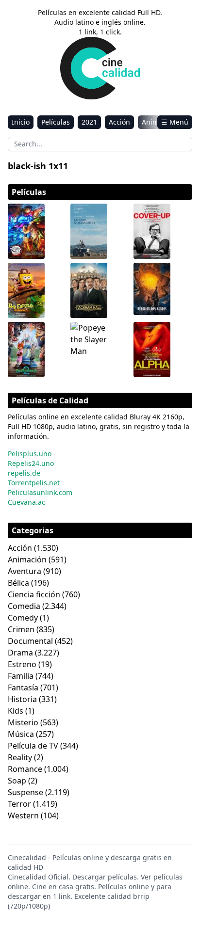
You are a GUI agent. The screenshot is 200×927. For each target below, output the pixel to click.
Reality (20, 757)
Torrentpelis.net (34, 482)
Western (23, 815)
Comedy (23, 617)
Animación (27, 559)
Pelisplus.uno (29, 453)
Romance (25, 769)
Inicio (21, 122)
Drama (20, 652)
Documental (30, 641)
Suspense (25, 792)
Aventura (24, 571)
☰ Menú (174, 122)
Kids (15, 710)
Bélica (18, 582)
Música (21, 734)
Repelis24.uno (31, 463)
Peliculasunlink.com (40, 492)
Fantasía (23, 687)
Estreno (22, 664)
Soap (17, 780)
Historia (22, 699)
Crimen (21, 629)
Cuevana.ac (26, 502)
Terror (19, 804)
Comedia (24, 606)
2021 (89, 122)
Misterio (23, 722)
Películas (55, 122)
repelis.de (24, 473)
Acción (119, 122)
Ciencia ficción (34, 594)
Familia (20, 676)
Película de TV (33, 745)
